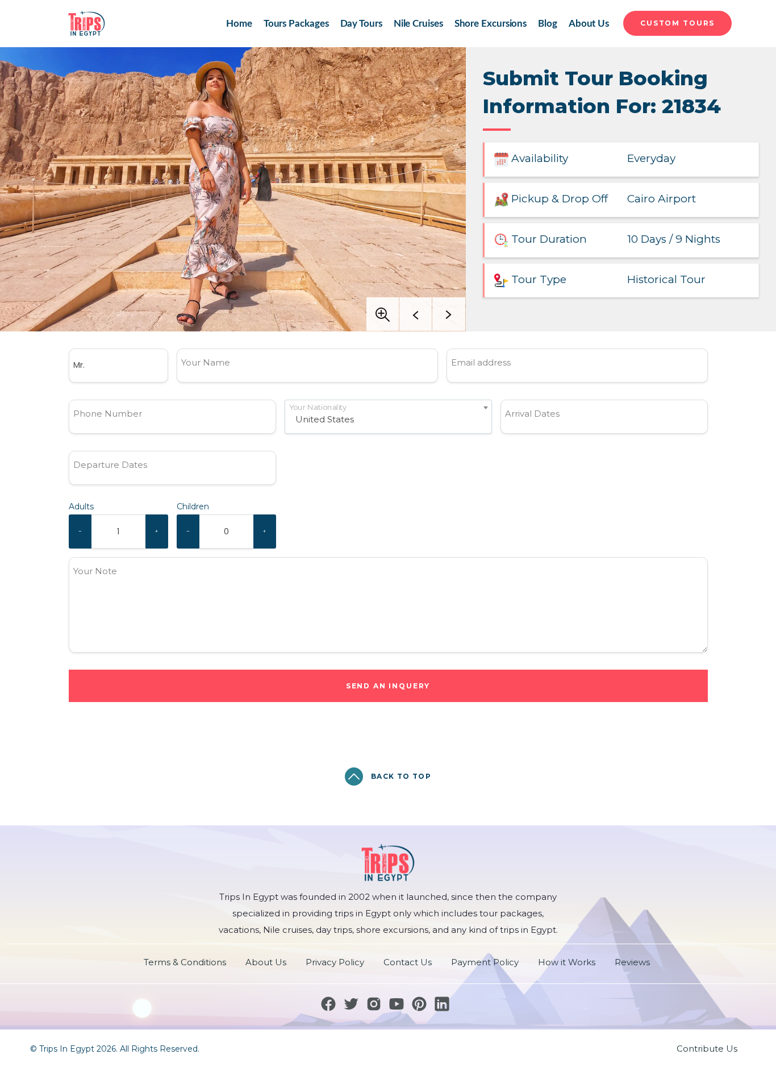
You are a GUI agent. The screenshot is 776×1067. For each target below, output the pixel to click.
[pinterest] (419, 1003)
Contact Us (407, 962)
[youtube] (396, 1003)
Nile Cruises (418, 23)
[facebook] (328, 1003)
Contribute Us (707, 1048)
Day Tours (361, 23)
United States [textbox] (324, 419)
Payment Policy (485, 962)
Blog (547, 23)
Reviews (632, 962)
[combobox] (388, 417)
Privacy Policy (335, 962)
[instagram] (373, 1003)
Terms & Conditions (185, 962)
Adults (81, 507)
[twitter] (351, 1003)
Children (193, 507)
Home (239, 23)
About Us (589, 23)
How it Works (566, 962)
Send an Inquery (388, 686)
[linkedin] (441, 1003)
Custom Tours (677, 23)
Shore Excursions (490, 23)
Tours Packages (296, 23)
